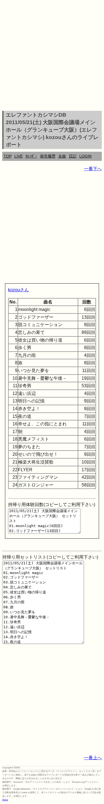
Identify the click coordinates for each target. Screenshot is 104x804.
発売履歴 (47, 156)
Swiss (5, 799)
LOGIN (85, 156)
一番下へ (93, 168)
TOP (8, 156)
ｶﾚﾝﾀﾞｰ (31, 156)
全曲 (62, 156)
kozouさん (18, 289)
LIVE (18, 156)
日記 (73, 156)
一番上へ (93, 757)
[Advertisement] (52, 56)
